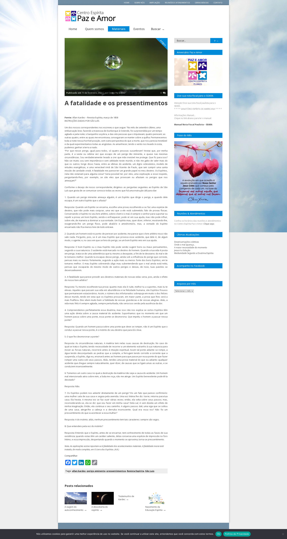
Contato (217, 2)
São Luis (149, 470)
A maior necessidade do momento (190, 247)
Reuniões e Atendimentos (177, 2)
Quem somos (94, 29)
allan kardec (79, 470)
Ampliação (154, 2)
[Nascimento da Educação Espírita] (156, 503)
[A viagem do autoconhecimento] (76, 503)
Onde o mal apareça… (184, 244)
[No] (283, 534)
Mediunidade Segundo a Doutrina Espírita (193, 253)
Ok (218, 534)
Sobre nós (139, 2)
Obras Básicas (201, 2)
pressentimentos (116, 470)
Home (126, 2)
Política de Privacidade (237, 534)
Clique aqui (208, 223)
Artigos (163, 43)
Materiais (118, 29)
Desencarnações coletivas (186, 241)
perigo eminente (96, 470)
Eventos (139, 29)
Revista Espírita (135, 470)
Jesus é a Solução (182, 250)
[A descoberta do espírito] (103, 503)
